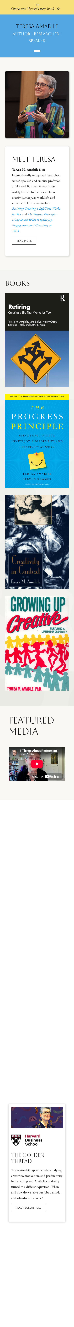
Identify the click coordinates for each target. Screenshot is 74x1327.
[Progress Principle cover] (37, 395)
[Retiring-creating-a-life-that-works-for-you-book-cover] (37, 294)
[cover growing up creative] (37, 598)
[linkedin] (37, 4)
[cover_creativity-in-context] (37, 496)
